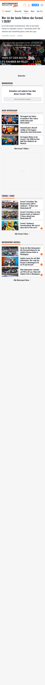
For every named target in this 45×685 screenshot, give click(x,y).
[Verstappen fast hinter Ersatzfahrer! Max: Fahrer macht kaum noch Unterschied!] (22, 119)
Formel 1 (8, 11)
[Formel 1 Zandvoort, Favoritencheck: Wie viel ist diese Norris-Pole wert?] (22, 225)
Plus (34, 5)
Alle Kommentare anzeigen (22, 99)
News (32, 11)
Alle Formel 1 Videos (21, 148)
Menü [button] (42, 5)
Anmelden (29, 5)
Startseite (21, 75)
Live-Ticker (40, 11)
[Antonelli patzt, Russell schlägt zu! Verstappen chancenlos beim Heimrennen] (22, 130)
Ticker (24, 5)
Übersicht (18, 11)
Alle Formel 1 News (21, 233)
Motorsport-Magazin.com (10, 5)
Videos (26, 11)
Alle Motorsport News (21, 280)
